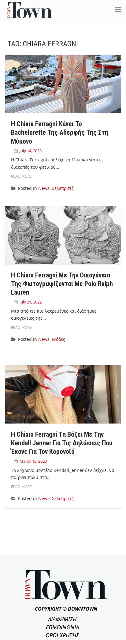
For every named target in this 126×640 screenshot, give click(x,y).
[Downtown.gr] (30, 10)
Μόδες (58, 339)
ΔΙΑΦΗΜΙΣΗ (62, 619)
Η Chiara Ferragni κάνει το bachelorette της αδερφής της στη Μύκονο (59, 132)
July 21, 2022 (31, 302)
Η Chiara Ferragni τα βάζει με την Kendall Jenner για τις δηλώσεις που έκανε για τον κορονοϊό (62, 443)
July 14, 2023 (31, 150)
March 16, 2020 (33, 461)
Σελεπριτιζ (63, 188)
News (44, 188)
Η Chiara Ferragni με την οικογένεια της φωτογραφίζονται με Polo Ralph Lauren (62, 283)
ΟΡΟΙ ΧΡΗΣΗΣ (62, 635)
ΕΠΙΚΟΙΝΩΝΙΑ (62, 627)
